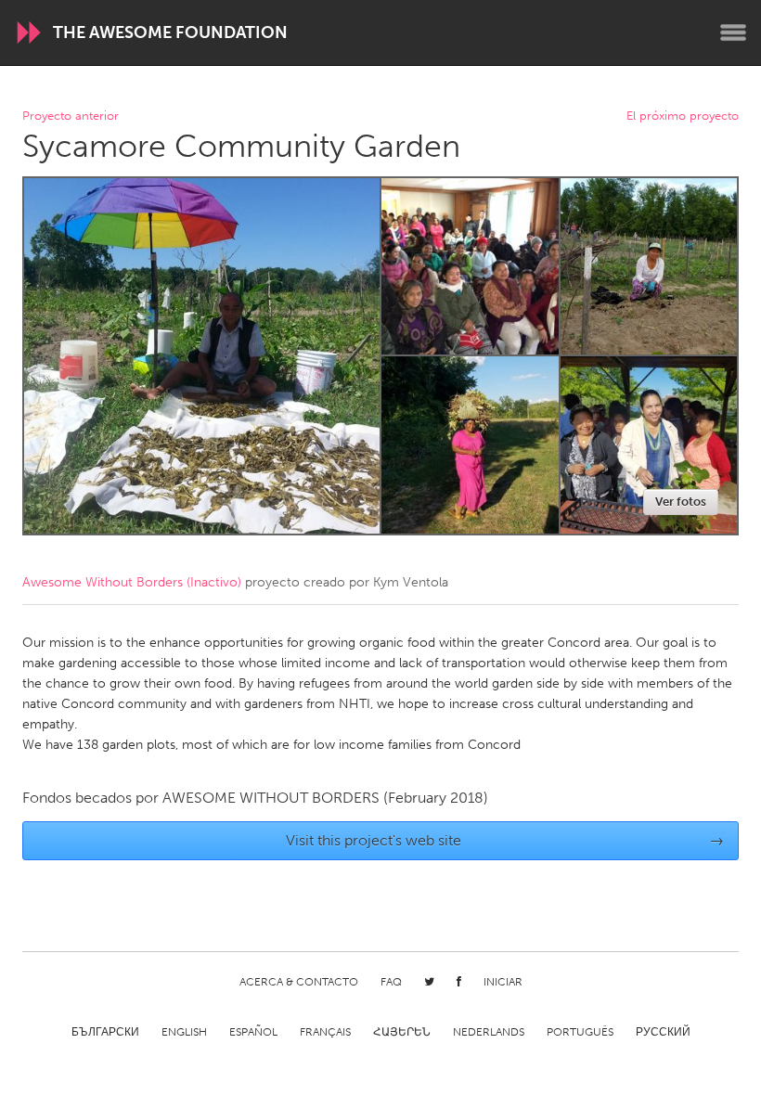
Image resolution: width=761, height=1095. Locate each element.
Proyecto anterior (70, 116)
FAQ (391, 981)
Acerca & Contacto (298, 981)
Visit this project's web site (505, 840)
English (184, 1031)
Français (325, 1031)
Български (105, 1031)
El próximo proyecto (682, 116)
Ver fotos (680, 502)
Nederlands (488, 1031)
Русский (663, 1031)
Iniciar (503, 981)
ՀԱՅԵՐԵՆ (402, 1031)
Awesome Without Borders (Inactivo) (131, 582)
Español (253, 1031)
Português (580, 1031)
